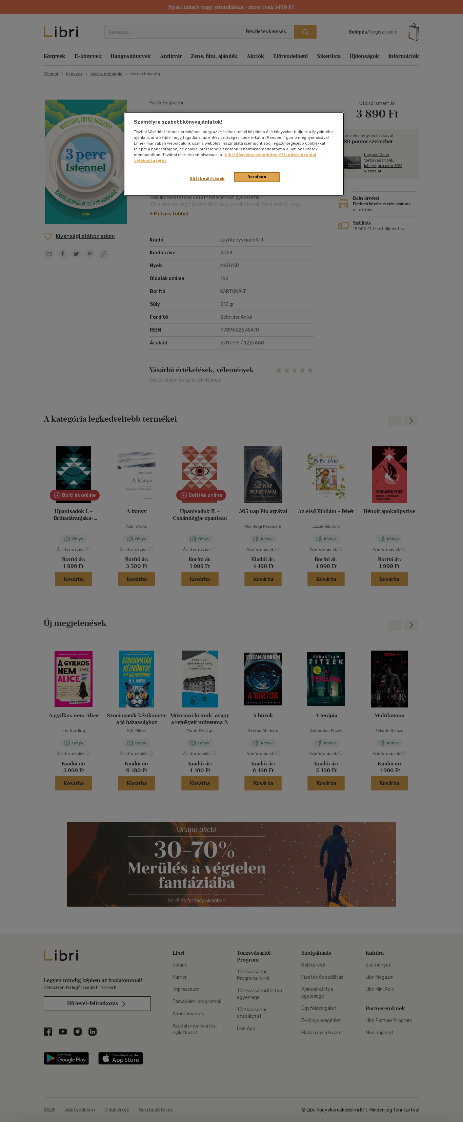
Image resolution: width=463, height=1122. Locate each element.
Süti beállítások (207, 178)
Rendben (256, 176)
